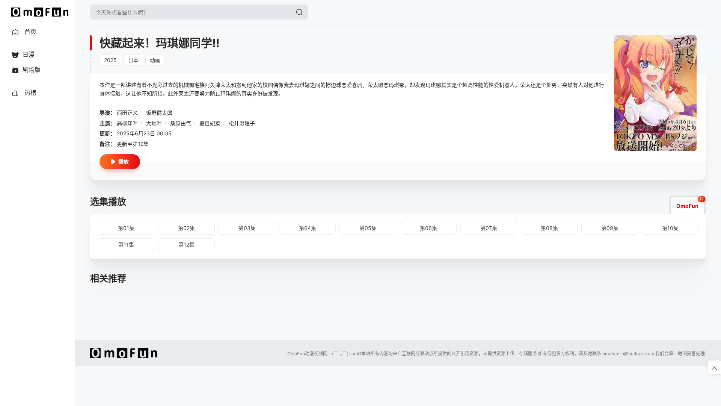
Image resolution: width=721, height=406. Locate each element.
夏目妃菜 (209, 123)
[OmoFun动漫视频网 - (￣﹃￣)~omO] (39, 12)
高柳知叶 (127, 123)
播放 (123, 161)
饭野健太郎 (159, 112)
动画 (155, 60)
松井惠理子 (242, 123)
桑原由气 (180, 123)
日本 (133, 60)
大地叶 (154, 123)
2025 (110, 60)
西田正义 (127, 112)
